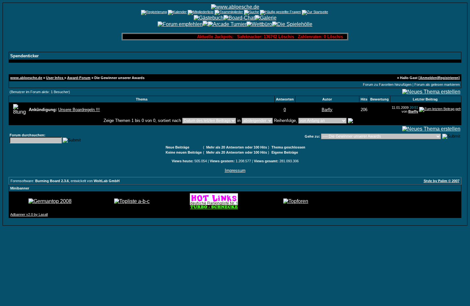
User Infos (55, 78)
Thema (141, 99)
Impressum (235, 170)
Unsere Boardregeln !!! (79, 109)
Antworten (285, 99)
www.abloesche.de (26, 78)
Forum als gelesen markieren (437, 84)
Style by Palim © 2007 (441, 181)
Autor (327, 99)
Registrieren (448, 78)
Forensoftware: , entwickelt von (65, 181)
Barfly (327, 109)
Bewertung (379, 99)
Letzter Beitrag (425, 99)
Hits (364, 99)
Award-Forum (78, 78)
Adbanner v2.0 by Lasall (29, 214)
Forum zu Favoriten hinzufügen (387, 84)
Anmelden (428, 78)
